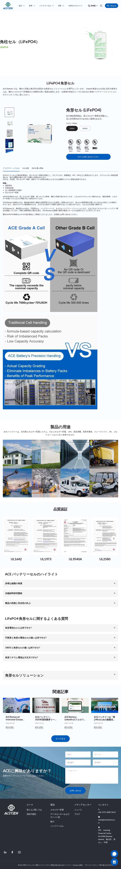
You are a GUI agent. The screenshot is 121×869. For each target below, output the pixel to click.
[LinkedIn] (5, 852)
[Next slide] (9, 149)
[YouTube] (19, 852)
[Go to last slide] (9, 111)
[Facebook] (12, 852)
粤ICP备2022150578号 (106, 865)
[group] (9, 122)
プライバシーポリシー (92, 865)
